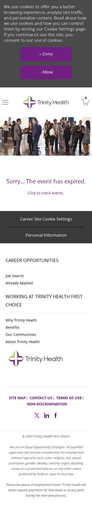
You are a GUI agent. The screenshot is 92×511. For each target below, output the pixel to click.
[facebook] (55, 414)
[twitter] (37, 414)
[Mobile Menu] (5, 102)
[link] (46, 102)
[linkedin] (46, 414)
